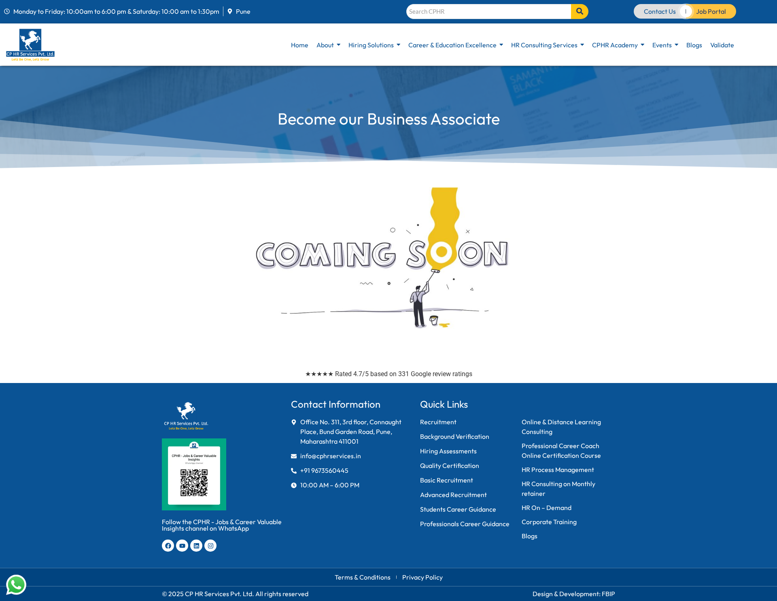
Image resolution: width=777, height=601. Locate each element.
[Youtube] (182, 546)
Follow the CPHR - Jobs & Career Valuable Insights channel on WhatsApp (222, 525)
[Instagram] (210, 546)
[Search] (579, 11)
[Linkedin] (196, 546)
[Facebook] (168, 546)
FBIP (608, 594)
